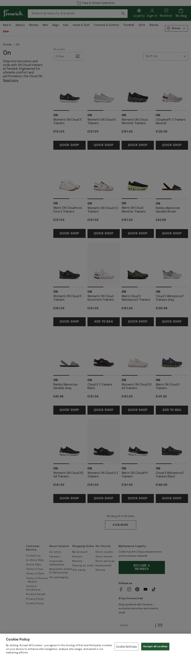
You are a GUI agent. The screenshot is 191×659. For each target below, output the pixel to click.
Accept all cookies (155, 646)
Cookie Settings (126, 646)
